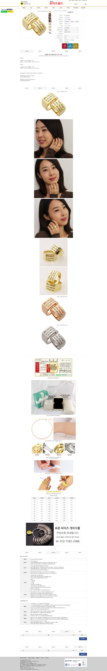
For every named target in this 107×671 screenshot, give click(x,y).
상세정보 (26, 51)
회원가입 (73, 0)
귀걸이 (38, 7)
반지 (31, 7)
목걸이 (46, 7)
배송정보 (53, 51)
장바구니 (80, 0)
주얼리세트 (75, 7)
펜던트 (68, 7)
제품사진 (40, 51)
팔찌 (53, 7)
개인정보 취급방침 (31, 657)
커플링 (23, 7)
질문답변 (83, 7)
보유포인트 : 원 (84, 0)
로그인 (70, 0)
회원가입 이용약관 (23, 657)
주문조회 (76, 0)
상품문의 (66, 51)
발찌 (61, 7)
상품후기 (80, 51)
